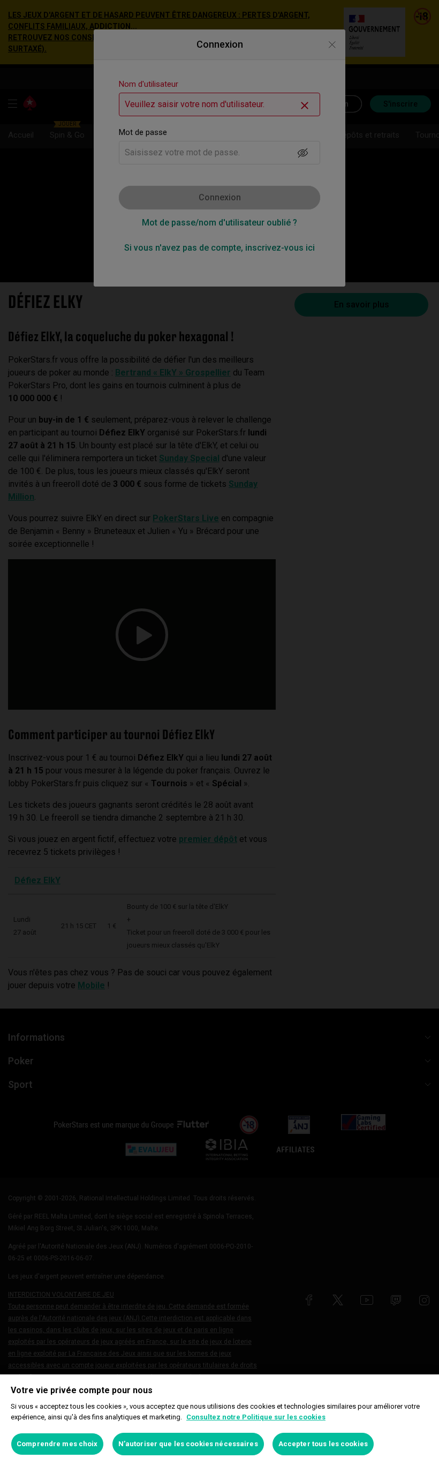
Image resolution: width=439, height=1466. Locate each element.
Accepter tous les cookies (323, 1444)
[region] (219, 1420)
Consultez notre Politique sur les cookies (256, 1417)
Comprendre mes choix (57, 1444)
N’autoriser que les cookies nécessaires (188, 1444)
